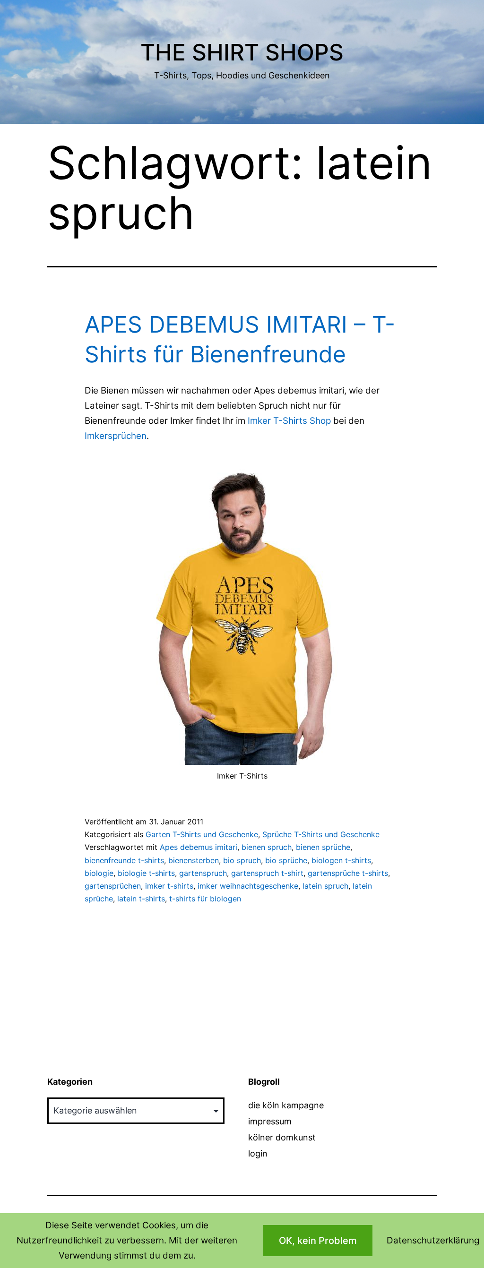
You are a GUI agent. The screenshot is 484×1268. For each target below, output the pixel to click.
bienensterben (193, 860)
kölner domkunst (282, 1137)
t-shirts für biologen (205, 898)
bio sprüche (286, 860)
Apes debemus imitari (198, 847)
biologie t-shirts (146, 873)
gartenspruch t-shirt (267, 873)
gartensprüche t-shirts (348, 873)
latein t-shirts (141, 898)
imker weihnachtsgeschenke (248, 886)
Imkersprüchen (116, 435)
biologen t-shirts (341, 860)
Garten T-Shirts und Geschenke (202, 834)
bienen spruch (267, 847)
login (258, 1153)
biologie (99, 873)
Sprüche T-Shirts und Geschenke (321, 834)
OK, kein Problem (318, 1240)
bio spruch (242, 860)
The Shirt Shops (242, 52)
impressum (270, 1121)
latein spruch (325, 886)
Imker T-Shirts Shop (289, 420)
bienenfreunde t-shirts (124, 860)
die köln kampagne (286, 1105)
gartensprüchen (113, 886)
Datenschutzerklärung (433, 1240)
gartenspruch (203, 873)
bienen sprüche (323, 847)
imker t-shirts (169, 886)
